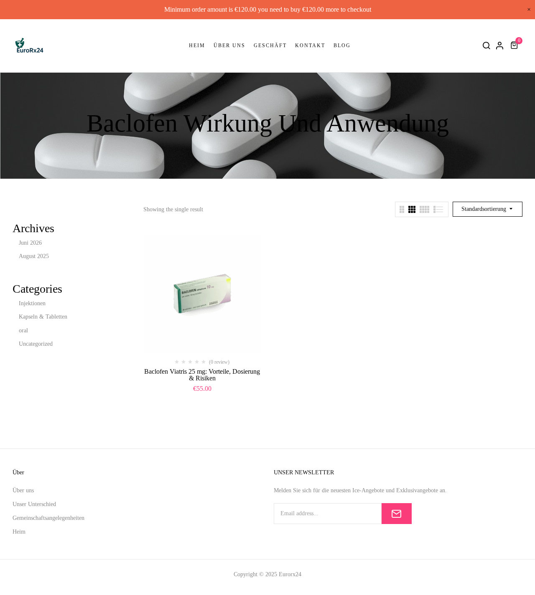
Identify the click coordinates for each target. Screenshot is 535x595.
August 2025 (34, 256)
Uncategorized (36, 344)
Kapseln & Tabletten (43, 317)
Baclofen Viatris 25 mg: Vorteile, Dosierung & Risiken (202, 375)
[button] (515, 45)
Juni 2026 (30, 243)
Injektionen (32, 303)
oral (23, 330)
